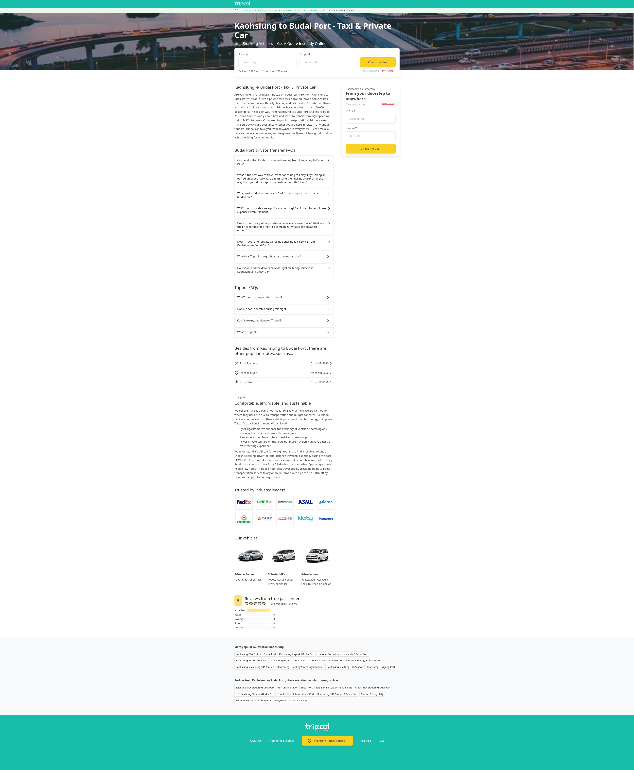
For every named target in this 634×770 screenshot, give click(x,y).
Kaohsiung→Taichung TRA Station (255, 667)
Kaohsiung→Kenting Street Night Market (300, 667)
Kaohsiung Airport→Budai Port (296, 654)
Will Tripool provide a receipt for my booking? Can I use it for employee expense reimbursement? (281, 210)
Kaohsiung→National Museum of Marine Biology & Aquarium (344, 660)
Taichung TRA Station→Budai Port (255, 687)
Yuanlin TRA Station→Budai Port (296, 694)
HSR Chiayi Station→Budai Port (295, 687)
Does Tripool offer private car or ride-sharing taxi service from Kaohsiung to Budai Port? (276, 243)
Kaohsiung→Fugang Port (381, 667)
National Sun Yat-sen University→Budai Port (343, 654)
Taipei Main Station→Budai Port (334, 687)
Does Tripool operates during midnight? (262, 309)
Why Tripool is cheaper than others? (259, 297)
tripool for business (281, 741)
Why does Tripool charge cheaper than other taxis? (269, 256)
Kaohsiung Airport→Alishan (251, 660)
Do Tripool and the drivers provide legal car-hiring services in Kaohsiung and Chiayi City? (275, 269)
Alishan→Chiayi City (372, 694)
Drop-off (305, 54)
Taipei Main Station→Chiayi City (254, 700)
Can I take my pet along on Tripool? (259, 320)
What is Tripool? (247, 332)
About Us (256, 741)
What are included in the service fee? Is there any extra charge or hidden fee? (277, 195)
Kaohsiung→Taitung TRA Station (345, 667)
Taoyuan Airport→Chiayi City (291, 700)
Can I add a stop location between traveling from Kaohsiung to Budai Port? (280, 162)
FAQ (381, 741)
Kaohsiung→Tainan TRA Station (288, 660)
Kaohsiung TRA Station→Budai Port (256, 654)
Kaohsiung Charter (314, 10)
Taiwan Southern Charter (286, 10)
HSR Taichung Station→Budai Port (255, 694)
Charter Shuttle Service (255, 10)
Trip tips (366, 741)
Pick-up (243, 54)
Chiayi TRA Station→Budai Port (372, 687)
